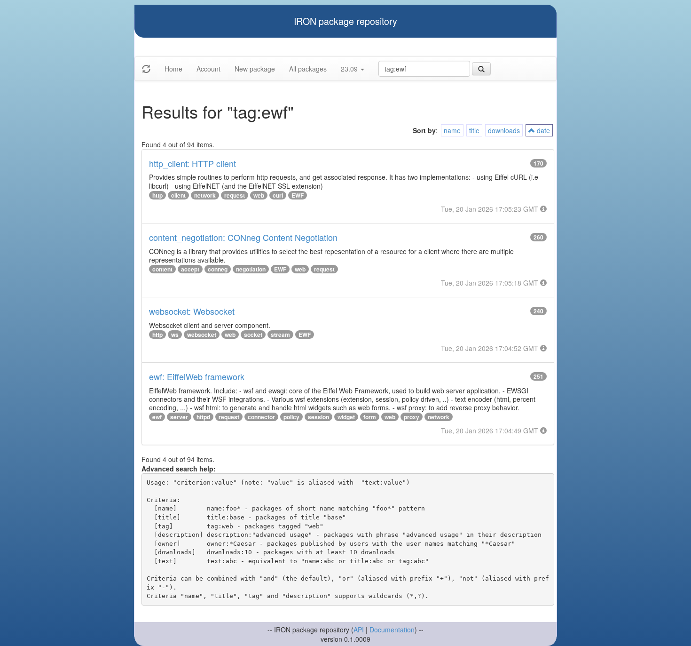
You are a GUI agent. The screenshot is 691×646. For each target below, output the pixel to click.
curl (278, 195)
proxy (411, 417)
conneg (218, 269)
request (234, 195)
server (179, 417)
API (358, 629)
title (474, 130)
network (205, 195)
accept (190, 269)
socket (253, 334)
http (157, 195)
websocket (201, 334)
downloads (504, 130)
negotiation (251, 269)
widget (346, 417)
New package (255, 68)
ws (175, 334)
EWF (297, 195)
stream (280, 334)
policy (291, 417)
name (452, 130)
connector (261, 417)
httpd (203, 417)
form (369, 417)
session (318, 417)
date (542, 130)
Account (208, 68)
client (178, 195)
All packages (308, 68)
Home (173, 68)
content (162, 269)
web (258, 195)
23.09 (350, 68)
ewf (157, 417)
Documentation (392, 629)
